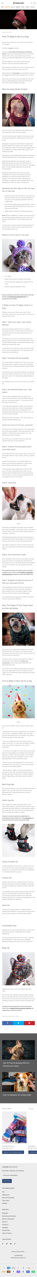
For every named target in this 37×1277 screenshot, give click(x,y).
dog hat (11, 48)
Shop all (31, 1109)
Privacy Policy (6, 1230)
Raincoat (13, 7)
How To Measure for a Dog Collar (17, 1095)
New (2, 7)
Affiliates (4, 1203)
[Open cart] (34, 3)
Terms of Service (7, 1233)
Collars (23, 7)
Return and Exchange (8, 1197)
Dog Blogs (5, 1227)
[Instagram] (6, 1244)
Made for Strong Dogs (13, 1152)
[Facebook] (2, 1244)
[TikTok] (14, 1244)
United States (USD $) (17, 1251)
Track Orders (5, 1200)
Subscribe (7, 1181)
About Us (4, 1221)
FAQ (3, 1192)
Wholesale (5, 1213)
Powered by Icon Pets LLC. (18, 1257)
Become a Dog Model (8, 1219)
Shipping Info (6, 1194)
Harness (18, 7)
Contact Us (5, 1224)
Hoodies (27, 7)
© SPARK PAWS (19, 1255)
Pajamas (32, 7)
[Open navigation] (2, 3)
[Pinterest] (10, 1244)
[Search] (31, 3)
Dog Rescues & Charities (9, 1216)
